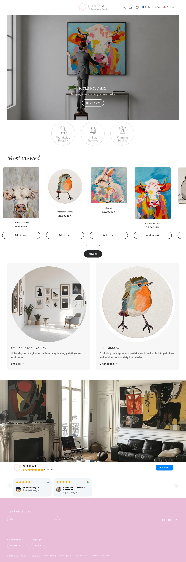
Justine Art (29, 465)
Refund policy (65, 556)
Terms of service (82, 556)
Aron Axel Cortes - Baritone (74, 489)
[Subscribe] (56, 519)
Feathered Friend (65, 211)
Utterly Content (21, 222)
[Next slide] (176, 485)
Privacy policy (50, 556)
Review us (164, 467)
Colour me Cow (152, 223)
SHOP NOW (93, 103)
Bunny (108, 208)
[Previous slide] (9, 485)
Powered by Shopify (32, 556)
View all (93, 254)
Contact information (100, 556)
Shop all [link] (16, 364)
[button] (6, 7)
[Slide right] (99, 246)
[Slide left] (86, 246)
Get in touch (107, 364)
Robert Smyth (31, 488)
